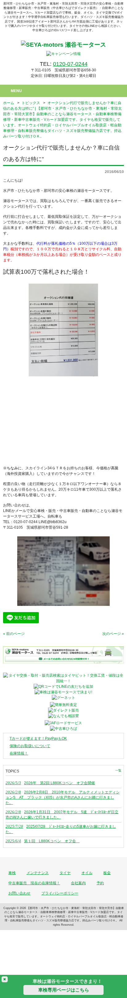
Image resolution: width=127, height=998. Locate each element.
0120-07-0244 (70, 64)
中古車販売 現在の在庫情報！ (34, 883)
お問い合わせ (19, 893)
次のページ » (113, 634)
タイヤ (65, 873)
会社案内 (78, 883)
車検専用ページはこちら (63, 989)
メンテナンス (38, 873)
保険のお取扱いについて (30, 746)
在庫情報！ (19, 753)
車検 (12, 873)
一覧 (118, 770)
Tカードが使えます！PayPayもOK (38, 738)
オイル (86, 873)
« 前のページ (14, 634)
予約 (100, 883)
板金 (107, 873)
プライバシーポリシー (59, 893)
